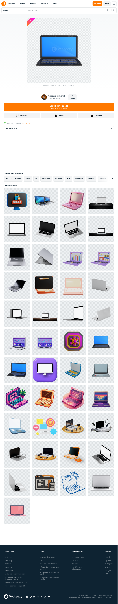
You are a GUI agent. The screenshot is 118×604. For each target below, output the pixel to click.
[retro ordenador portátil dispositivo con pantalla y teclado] (101, 398)
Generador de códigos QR (15, 586)
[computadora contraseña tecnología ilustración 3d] (17, 201)
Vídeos (33, 4)
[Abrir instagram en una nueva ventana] (31, 596)
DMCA (41, 560)
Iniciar (105, 4)
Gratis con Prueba (58, 106)
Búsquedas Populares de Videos (48, 579)
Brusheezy (9, 557)
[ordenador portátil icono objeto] (101, 257)
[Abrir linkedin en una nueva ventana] (34, 596)
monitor (103, 179)
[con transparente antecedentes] (101, 482)
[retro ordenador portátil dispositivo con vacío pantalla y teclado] (45, 398)
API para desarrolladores (14, 574)
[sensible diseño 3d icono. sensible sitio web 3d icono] (45, 482)
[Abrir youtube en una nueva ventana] (49, 596)
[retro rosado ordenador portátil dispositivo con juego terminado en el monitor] (17, 398)
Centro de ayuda (76, 557)
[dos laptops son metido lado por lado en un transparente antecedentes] (45, 201)
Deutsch (106, 567)
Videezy (8, 564)
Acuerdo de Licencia (47, 557)
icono (28, 179)
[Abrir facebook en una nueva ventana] (27, 596)
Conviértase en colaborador (76, 568)
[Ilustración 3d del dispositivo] (17, 426)
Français (106, 570)
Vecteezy (8, 560)
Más (55, 4)
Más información (11, 129)
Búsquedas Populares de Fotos (48, 573)
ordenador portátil (13, 179)
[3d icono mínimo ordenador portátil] (73, 285)
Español (106, 560)
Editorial (44, 4)
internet (58, 179)
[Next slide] (109, 179)
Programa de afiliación (48, 564)
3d (36, 179)
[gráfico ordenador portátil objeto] (73, 257)
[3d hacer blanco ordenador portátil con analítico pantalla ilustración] (17, 342)
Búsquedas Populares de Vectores (48, 568)
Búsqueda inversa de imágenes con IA (13, 578)
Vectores (11, 4)
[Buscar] (105, 10)
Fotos (22, 4)
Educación (9, 570)
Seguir (71, 98)
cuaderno (46, 179)
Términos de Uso (72, 598)
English (106, 557)
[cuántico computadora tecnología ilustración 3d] (73, 342)
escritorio (79, 179)
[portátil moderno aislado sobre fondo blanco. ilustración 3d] (101, 201)
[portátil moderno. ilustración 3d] (17, 229)
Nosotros (73, 564)
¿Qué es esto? (26, 123)
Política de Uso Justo (104, 598)
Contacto (73, 560)
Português (107, 564)
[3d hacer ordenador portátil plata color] (17, 257)
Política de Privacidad (87, 598)
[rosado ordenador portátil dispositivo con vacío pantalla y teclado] (73, 398)
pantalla (91, 179)
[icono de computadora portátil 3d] (101, 342)
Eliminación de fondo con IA (16, 582)
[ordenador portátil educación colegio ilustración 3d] (45, 285)
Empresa (8, 567)
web (68, 179)
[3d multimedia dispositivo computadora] (73, 426)
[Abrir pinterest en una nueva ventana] (38, 596)
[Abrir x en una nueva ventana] (45, 596)
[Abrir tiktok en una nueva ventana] (42, 596)
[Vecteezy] (3, 3)
